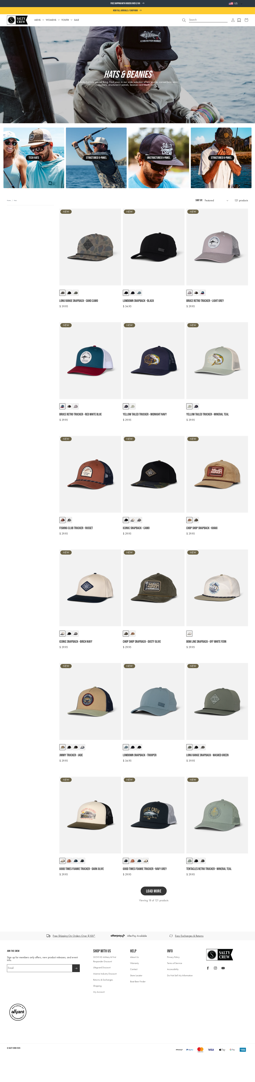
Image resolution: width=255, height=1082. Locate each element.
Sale (76, 20)
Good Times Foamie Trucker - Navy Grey (145, 869)
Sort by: (199, 200)
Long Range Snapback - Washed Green (207, 755)
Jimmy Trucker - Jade (71, 755)
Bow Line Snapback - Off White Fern (206, 642)
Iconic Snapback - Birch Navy (75, 642)
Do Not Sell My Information (180, 975)
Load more (154, 891)
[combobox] (208, 18)
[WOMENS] (59, 20)
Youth (65, 20)
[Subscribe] (76, 968)
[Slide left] (4, 936)
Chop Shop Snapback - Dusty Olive (142, 642)
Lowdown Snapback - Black (138, 301)
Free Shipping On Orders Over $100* (74, 935)
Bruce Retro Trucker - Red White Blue (80, 414)
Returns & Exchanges (103, 979)
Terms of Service (174, 963)
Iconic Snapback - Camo (136, 528)
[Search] (184, 20)
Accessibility (172, 969)
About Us (134, 957)
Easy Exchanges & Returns (189, 935)
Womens (51, 20)
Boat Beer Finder (138, 981)
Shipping (97, 985)
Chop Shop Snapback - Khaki (202, 528)
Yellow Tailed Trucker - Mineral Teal (207, 414)
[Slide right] (251, 936)
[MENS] (43, 20)
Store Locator (136, 975)
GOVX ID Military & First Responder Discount (104, 959)
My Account (99, 991)
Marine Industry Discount (105, 973)
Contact (133, 969)
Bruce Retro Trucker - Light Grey (205, 301)
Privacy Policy (173, 957)
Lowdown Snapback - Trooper (139, 755)
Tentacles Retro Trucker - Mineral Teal (209, 869)
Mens (37, 20)
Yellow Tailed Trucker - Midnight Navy (145, 414)
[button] (233, 20)
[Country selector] (240, 3)
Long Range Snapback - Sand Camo (78, 301)
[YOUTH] (71, 20)
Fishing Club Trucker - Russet (76, 528)
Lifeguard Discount (101, 967)
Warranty (134, 963)
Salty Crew (12, 1048)
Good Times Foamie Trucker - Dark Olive (81, 869)
